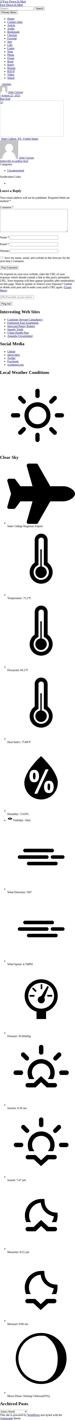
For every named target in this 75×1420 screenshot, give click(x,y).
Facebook (13, 361)
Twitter (11, 358)
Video (10, 74)
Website (4, 250)
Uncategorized (15, 170)
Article (11, 25)
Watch (11, 77)
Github (11, 351)
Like (10, 45)
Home (10, 18)
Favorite (12, 38)
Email (4, 244)
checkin (6, 84)
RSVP (11, 71)
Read (10, 61)
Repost (11, 68)
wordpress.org (15, 364)
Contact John (14, 22)
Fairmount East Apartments (23, 322)
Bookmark (13, 31)
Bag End (5, 98)
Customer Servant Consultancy (25, 319)
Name (4, 237)
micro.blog (13, 354)
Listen (10, 48)
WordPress (33, 1415)
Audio (11, 28)
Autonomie (6, 1418)
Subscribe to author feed (14, 161)
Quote (10, 58)
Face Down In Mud (11, 4)
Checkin (12, 35)
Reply (10, 64)
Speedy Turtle (15, 329)
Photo (10, 54)
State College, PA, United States (19, 138)
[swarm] (7, 183)
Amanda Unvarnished (20, 336)
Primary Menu (8, 12)
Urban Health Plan (18, 332)
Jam (9, 41)
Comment (6, 207)
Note (10, 51)
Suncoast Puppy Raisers (21, 326)
